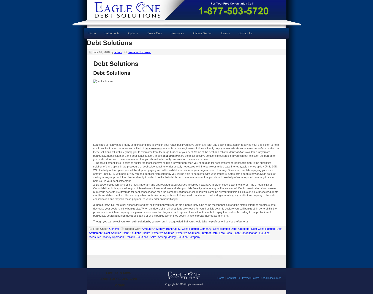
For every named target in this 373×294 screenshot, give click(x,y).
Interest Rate (209, 233)
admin (118, 52)
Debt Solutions (109, 42)
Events (225, 33)
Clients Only (154, 33)
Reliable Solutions (137, 237)
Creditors (244, 228)
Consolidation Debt (225, 228)
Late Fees (225, 233)
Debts (146, 233)
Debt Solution (112, 233)
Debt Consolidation (263, 228)
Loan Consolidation (245, 233)
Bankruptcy (173, 228)
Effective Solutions (188, 233)
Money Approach (113, 237)
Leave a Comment (139, 52)
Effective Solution (163, 233)
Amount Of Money (153, 228)
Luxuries (264, 233)
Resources (175, 35)
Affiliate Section (202, 33)
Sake (153, 237)
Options (131, 35)
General (114, 228)
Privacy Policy (250, 278)
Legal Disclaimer (271, 278)
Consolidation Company (196, 228)
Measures (95, 237)
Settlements (112, 33)
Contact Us (246, 33)
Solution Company (188, 237)
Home (92, 33)
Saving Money (167, 237)
